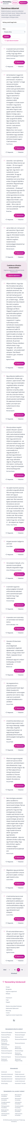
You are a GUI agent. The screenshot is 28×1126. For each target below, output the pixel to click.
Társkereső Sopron (6, 1057)
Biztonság (8, 1010)
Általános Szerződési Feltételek (14, 1006)
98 (22, 969)
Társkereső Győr (19, 1037)
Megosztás (9, 66)
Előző (4, 969)
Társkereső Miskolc (6, 1034)
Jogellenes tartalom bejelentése (14, 1015)
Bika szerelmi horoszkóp (18, 1095)
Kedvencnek (19, 62)
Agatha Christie (10, 359)
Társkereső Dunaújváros (4, 1059)
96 (14, 969)
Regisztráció (23, 2)
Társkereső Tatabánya (20, 1057)
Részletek (19, 66)
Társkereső (18, 1072)
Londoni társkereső (20, 1081)
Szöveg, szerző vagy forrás (9, 22)
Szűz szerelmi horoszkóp (18, 1103)
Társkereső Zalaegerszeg (18, 1053)
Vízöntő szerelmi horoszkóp (5, 1114)
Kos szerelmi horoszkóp (4, 1095)
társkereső (4, 1072)
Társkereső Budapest (6, 1032)
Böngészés (9, 989)
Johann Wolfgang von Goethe (13, 570)
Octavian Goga (10, 600)
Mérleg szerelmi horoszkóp (5, 1106)
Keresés (6, 36)
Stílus (4, 29)
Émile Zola (8, 211)
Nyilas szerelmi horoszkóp (5, 1110)
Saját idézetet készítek (11, 40)
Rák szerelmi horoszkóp (18, 1099)
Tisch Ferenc (9, 144)
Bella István (9, 666)
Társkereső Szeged (20, 1034)
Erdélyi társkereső (19, 1074)
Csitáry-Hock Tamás (11, 524)
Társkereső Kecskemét (21, 1039)
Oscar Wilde (9, 546)
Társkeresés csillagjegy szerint (14, 1091)
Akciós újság (4, 1083)
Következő (14, 973)
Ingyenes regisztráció (14, 275)
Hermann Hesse (10, 471)
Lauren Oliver (9, 879)
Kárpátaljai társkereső (6, 1078)
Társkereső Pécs (5, 1037)
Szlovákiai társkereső (6, 1081)
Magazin (8, 1002)
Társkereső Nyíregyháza (4, 1040)
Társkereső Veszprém (6, 1050)
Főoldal (8, 987)
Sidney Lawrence (10, 58)
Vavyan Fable (9, 704)
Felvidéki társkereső (20, 1076)
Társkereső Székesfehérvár (5, 1043)
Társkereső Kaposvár (6, 1053)
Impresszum (9, 997)
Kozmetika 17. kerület (20, 1083)
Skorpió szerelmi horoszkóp (19, 1106)
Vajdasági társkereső (20, 1078)
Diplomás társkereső (6, 1076)
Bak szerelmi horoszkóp (18, 1110)
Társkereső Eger (19, 1050)
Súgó (7, 1000)
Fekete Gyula (9, 853)
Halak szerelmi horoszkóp (18, 1114)
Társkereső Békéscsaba (18, 1047)
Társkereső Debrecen (20, 1032)
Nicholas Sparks (10, 249)
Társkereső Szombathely (4, 1047)
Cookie (8, 1012)
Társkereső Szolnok (20, 1043)
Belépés (15, 2)
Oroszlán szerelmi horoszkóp (5, 1103)
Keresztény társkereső (7, 1074)
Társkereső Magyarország (18, 1059)
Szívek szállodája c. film (12, 624)
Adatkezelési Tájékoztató (12, 1008)
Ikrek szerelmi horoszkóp (4, 1099)
